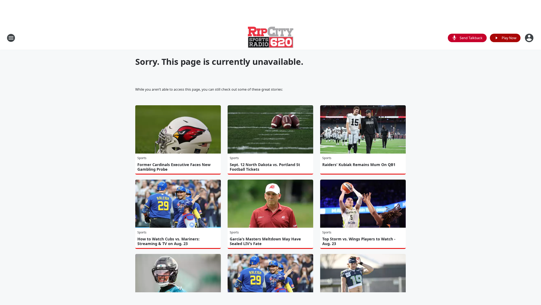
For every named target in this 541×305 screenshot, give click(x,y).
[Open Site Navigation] (11, 38)
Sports (141, 158)
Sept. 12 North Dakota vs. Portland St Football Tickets (265, 167)
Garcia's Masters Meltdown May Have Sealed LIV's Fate (265, 241)
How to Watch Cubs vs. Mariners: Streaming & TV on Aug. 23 (168, 241)
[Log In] (529, 38)
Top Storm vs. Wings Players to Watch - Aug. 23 (358, 241)
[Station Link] (270, 38)
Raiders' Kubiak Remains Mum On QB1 (358, 164)
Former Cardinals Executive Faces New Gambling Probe (173, 167)
